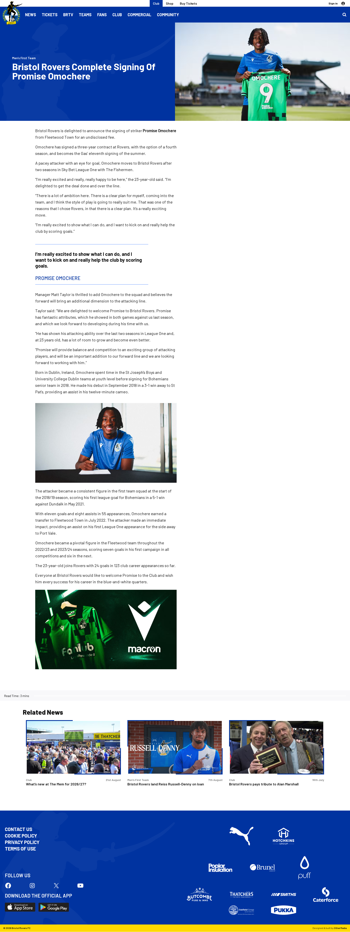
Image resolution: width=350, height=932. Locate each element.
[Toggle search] (344, 15)
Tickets (50, 14)
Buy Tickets (188, 3)
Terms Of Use (20, 848)
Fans (102, 14)
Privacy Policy (22, 842)
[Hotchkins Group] (283, 836)
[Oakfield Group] (241, 910)
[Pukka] (283, 910)
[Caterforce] (325, 894)
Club (156, 3)
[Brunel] (262, 867)
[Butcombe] (199, 894)
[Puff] (304, 867)
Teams (85, 14)
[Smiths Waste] (283, 894)
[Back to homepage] (11, 13)
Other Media (340, 928)
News (30, 14)
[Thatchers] (241, 894)
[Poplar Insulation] (220, 867)
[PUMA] (241, 836)
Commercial (139, 14)
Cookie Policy (21, 835)
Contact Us (18, 829)
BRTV (68, 14)
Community (168, 14)
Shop (169, 3)
